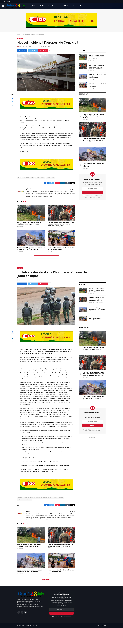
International (79, 6)
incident (42, 177)
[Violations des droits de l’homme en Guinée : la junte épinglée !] (46, 306)
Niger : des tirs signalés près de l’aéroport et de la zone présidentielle (61, 248)
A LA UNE (24, 34)
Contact (88, 6)
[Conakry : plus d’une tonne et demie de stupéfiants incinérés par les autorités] (31, 213)
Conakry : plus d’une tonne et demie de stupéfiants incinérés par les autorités (29, 223)
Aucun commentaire (40, 46)
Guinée (37, 177)
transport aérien (50, 177)
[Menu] (3, 6)
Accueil (18, 34)
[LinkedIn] (12, 105)
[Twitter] (12, 101)
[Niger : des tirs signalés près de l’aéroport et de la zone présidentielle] (61, 238)
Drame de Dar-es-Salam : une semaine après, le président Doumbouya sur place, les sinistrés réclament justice (61, 224)
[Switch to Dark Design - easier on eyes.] (118, 1)
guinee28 (23, 46)
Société (42, 6)
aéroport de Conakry (29, 177)
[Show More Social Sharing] (49, 50)
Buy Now (9, 1)
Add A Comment (46, 257)
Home (99, 625)
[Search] (120, 1)
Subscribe (116, 6)
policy (66, 616)
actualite (20, 177)
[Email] (12, 108)
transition (61, 497)
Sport (57, 6)
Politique (34, 6)
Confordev (34, 625)
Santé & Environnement (67, 6)
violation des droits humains (24, 499)
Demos (3, 1)
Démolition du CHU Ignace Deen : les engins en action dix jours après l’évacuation (31, 248)
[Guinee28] (15, 6)
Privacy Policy (92, 197)
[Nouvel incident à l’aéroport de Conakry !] (46, 72)
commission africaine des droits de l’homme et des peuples (38, 497)
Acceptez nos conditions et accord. (62, 616)
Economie (50, 6)
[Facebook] (12, 98)
